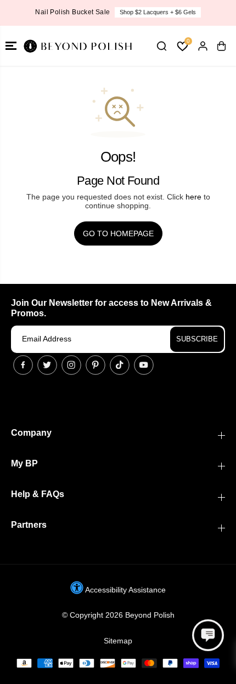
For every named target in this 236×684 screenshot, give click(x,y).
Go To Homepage (118, 233)
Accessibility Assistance (124, 589)
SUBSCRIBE (197, 339)
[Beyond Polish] (77, 45)
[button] (11, 46)
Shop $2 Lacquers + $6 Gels (158, 12)
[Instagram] (71, 365)
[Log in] (202, 46)
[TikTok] (120, 365)
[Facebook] (23, 365)
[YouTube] (144, 365)
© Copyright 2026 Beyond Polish (118, 615)
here (193, 196)
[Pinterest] (95, 365)
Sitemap (118, 640)
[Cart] (221, 46)
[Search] (161, 46)
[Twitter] (47, 365)
